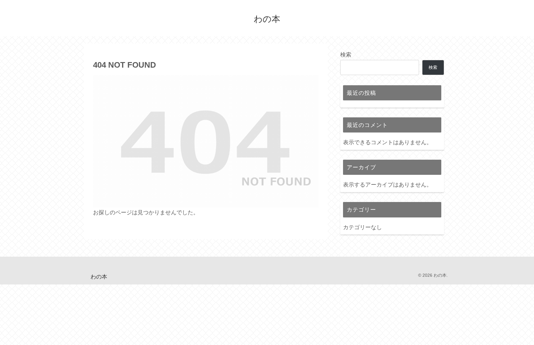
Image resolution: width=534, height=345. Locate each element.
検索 (345, 55)
